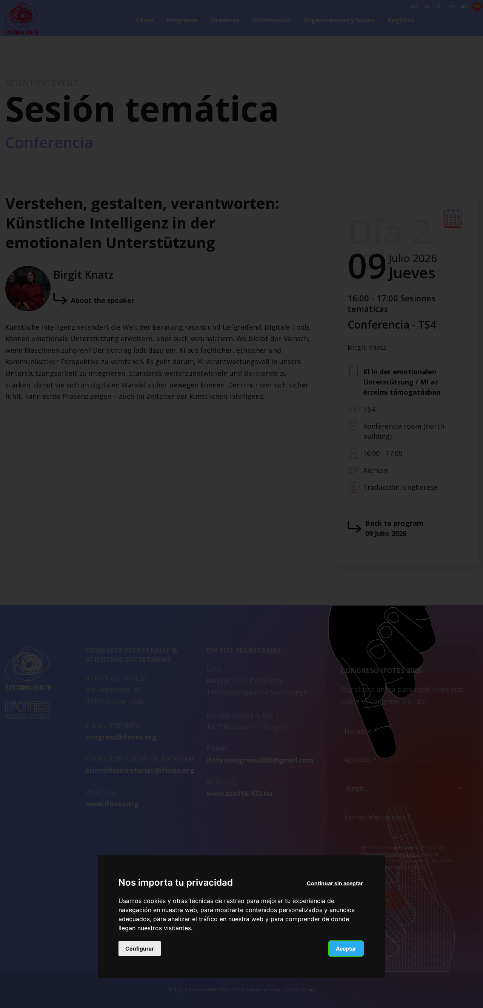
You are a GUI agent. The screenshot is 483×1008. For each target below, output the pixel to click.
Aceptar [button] (346, 948)
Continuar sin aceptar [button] (335, 883)
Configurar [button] (139, 948)
